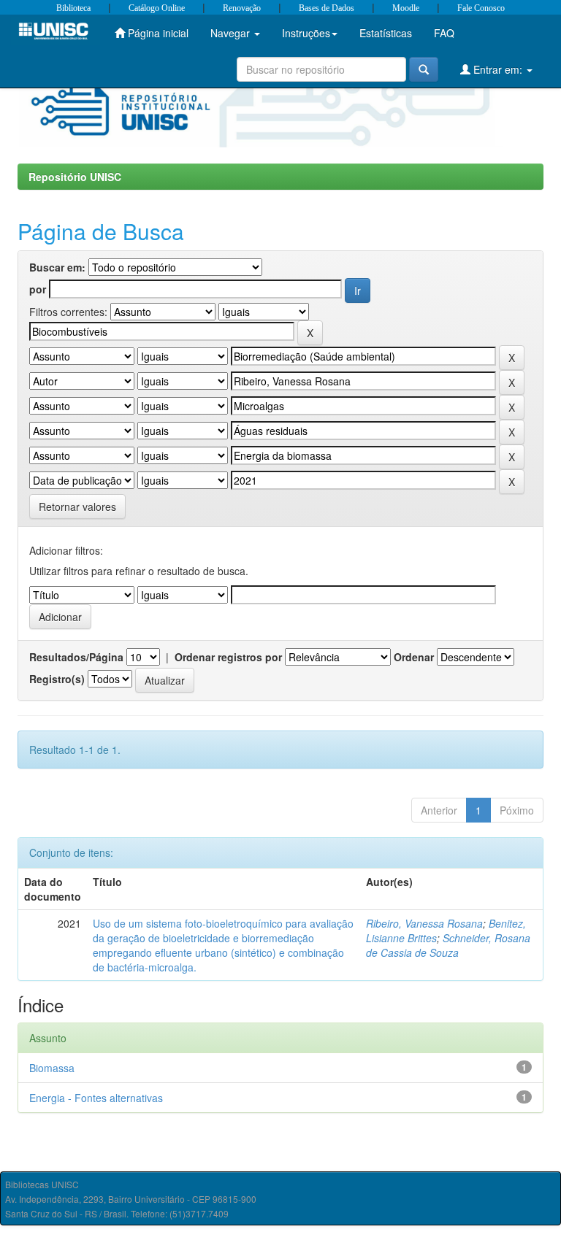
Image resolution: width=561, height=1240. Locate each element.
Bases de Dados (326, 8)
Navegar (231, 33)
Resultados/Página (76, 657)
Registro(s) (57, 678)
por (37, 289)
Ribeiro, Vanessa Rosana (424, 923)
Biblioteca (73, 8)
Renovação (242, 8)
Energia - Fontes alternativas (96, 1097)
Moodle (405, 8)
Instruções (306, 33)
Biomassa (52, 1067)
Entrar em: (497, 69)
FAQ (444, 33)
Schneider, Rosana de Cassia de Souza (448, 945)
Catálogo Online (157, 8)
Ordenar (414, 657)
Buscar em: (57, 267)
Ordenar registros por (228, 657)
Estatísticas (385, 33)
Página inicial (156, 33)
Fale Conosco (481, 8)
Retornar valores (77, 506)
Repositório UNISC (74, 176)
